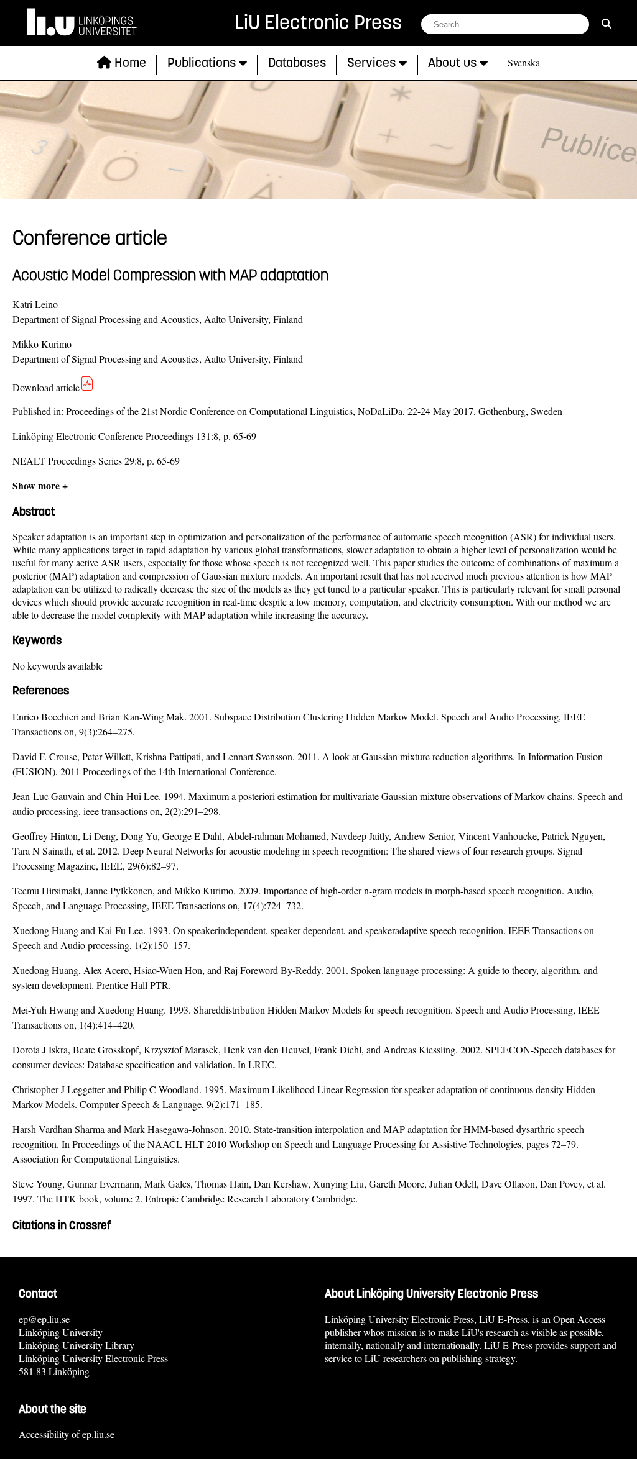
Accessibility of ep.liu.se (66, 1433)
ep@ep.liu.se (44, 1318)
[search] (606, 23)
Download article (46, 387)
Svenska (524, 62)
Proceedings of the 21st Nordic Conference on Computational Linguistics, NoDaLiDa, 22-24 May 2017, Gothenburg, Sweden (314, 410)
